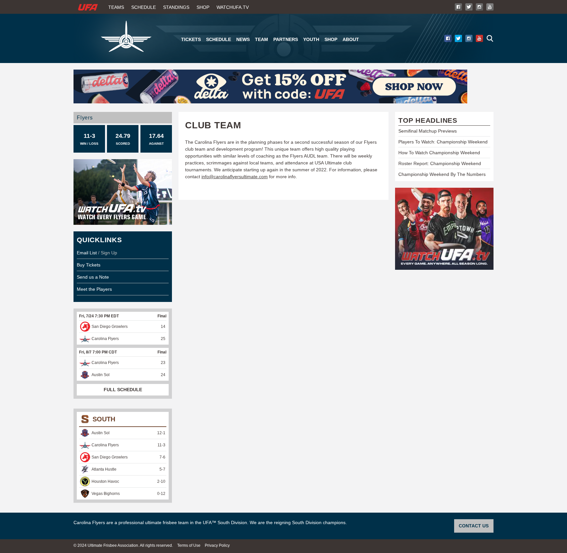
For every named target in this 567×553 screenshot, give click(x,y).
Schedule (143, 7)
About (351, 39)
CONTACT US (474, 525)
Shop (203, 7)
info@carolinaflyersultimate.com (234, 176)
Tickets (191, 39)
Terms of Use (188, 545)
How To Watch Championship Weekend (439, 152)
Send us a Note (93, 277)
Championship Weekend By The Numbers (442, 174)
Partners (285, 39)
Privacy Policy (217, 545)
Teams (116, 7)
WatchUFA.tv (233, 7)
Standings (176, 7)
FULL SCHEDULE (123, 389)
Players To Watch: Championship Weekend (443, 141)
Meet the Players (94, 289)
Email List (87, 252)
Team (261, 39)
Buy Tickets (88, 264)
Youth (311, 39)
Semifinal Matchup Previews (427, 131)
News (243, 39)
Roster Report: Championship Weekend (439, 163)
